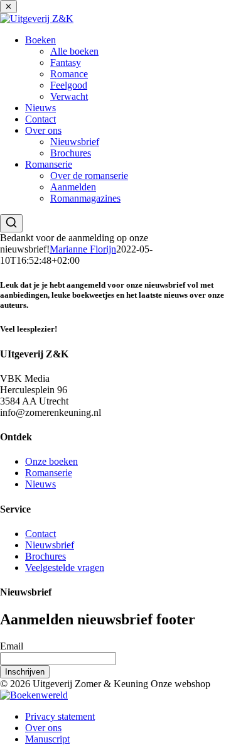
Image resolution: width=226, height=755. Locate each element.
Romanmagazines (85, 198)
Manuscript (47, 739)
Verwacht (69, 96)
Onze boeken (51, 461)
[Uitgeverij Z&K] (36, 18)
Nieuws (40, 107)
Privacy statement (60, 716)
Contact (40, 119)
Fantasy (65, 62)
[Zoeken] (11, 223)
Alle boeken (74, 51)
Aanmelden (73, 187)
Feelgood (68, 85)
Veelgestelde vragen (64, 567)
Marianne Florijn (83, 249)
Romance (69, 73)
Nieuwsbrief (74, 141)
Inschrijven (25, 671)
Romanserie (48, 164)
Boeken (40, 40)
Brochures (70, 153)
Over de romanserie (89, 175)
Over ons (43, 130)
